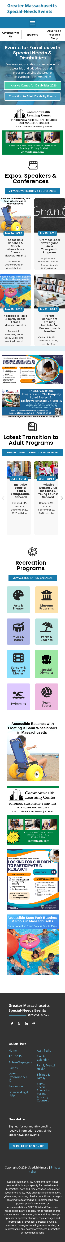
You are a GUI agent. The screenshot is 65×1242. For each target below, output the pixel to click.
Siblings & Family (43, 1076)
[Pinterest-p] (34, 1024)
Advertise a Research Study (54, 34)
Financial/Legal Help (18, 1093)
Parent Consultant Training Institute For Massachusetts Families (49, 323)
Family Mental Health (46, 1067)
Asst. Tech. (44, 1050)
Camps (13, 1068)
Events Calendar (43, 1057)
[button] (32, 23)
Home (13, 1050)
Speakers (32, 34)
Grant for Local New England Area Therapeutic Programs (49, 246)
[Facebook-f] (12, 1024)
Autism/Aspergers (20, 1062)
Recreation (16, 1086)
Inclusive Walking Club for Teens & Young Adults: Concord (48, 491)
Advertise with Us (11, 34)
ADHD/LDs (16, 1056)
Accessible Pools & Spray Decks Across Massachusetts (15, 320)
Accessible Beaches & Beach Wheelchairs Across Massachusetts (15, 247)
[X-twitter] (19, 1024)
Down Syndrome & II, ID (18, 1077)
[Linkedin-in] (26, 1024)
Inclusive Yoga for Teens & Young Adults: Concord (20, 491)
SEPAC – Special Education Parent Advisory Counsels (43, 1092)
